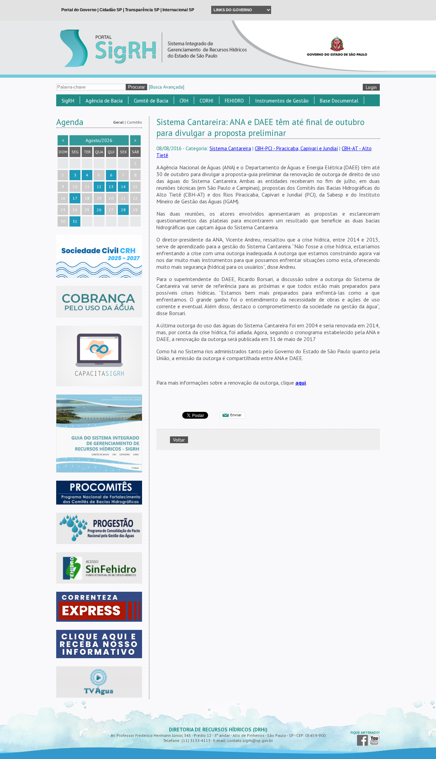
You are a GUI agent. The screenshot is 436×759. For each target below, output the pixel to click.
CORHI (207, 100)
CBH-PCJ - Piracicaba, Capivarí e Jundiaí (296, 148)
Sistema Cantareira (230, 148)
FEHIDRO (234, 100)
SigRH (68, 100)
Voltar (179, 440)
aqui (300, 382)
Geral (118, 122)
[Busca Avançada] (166, 87)
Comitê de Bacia (151, 100)
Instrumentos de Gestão (282, 100)
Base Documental (339, 100)
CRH (184, 100)
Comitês (134, 122)
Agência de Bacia (104, 100)
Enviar (236, 414)
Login (371, 87)
